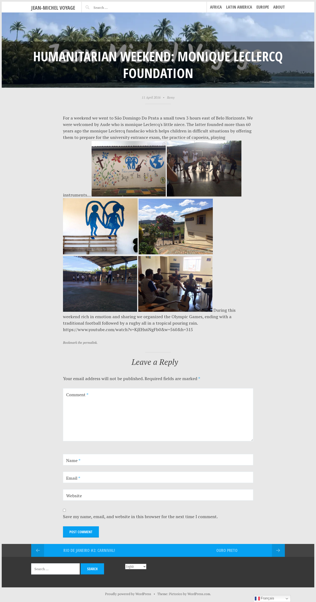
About (279, 7)
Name (73, 460)
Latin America (239, 7)
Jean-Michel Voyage (53, 7)
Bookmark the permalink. (80, 342)
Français (267, 598)
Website (74, 496)
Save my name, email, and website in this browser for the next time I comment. (140, 516)
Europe (262, 7)
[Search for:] (111, 7)
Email (73, 478)
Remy (171, 97)
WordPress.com (198, 594)
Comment (77, 395)
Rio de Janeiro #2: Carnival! (89, 550)
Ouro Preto (227, 550)
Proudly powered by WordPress (128, 594)
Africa (216, 7)
